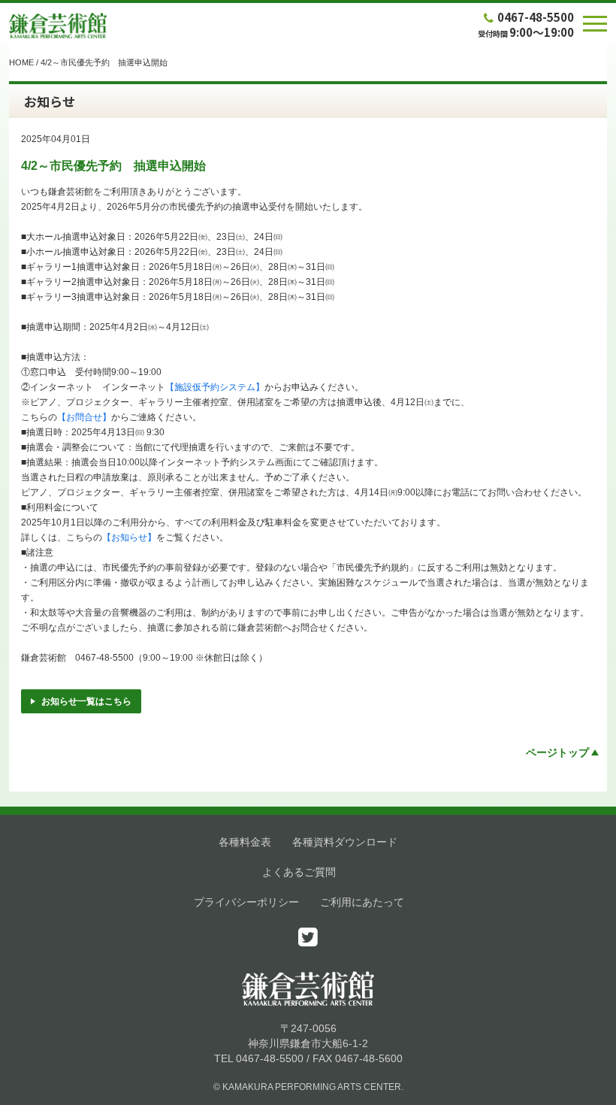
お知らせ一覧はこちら (86, 701)
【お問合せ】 (84, 417)
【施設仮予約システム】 (214, 387)
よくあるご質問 (299, 872)
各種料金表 (245, 842)
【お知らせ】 (129, 537)
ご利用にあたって (362, 902)
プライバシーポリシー (246, 902)
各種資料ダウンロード (344, 842)
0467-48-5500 (535, 17)
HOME (21, 62)
